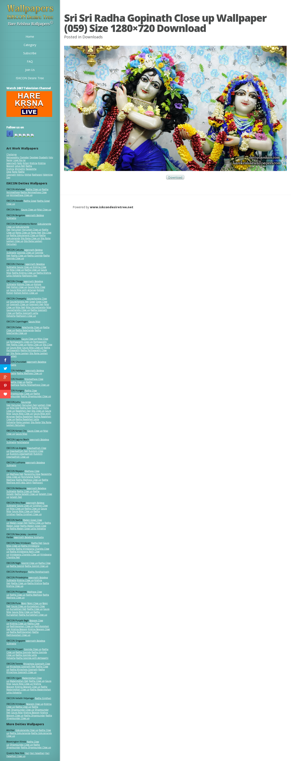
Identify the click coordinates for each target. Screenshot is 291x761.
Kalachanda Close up (32, 327)
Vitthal (27, 174)
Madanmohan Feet (19, 680)
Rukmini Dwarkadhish (21, 453)
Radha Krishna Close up (24, 272)
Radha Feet (36, 542)
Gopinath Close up (19, 304)
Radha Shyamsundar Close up (36, 396)
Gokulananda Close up (26, 730)
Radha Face (25, 407)
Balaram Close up (34, 703)
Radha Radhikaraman (21, 631)
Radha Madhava (34, 594)
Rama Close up (23, 232)
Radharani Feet (29, 275)
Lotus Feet (20, 165)
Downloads (92, 36)
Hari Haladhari (37, 753)
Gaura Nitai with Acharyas (23, 290)
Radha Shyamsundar (34, 715)
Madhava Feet (16, 473)
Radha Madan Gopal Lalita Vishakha (28, 528)
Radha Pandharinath (38, 571)
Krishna (33, 163)
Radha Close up (33, 189)
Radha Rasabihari (24, 416)
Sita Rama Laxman (19, 353)
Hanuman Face (29, 404)
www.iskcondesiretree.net (111, 207)
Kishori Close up (19, 287)
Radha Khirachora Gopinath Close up (25, 671)
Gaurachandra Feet (19, 301)
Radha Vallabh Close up (26, 493)
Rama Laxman (23, 422)
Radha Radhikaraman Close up (22, 633)
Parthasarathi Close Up (21, 341)
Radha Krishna (34, 583)
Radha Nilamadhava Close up (34, 384)
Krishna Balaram (19, 629)
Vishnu (20, 174)
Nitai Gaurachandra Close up (28, 309)
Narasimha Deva (32, 473)
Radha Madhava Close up (29, 373)
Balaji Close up (34, 603)
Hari (27, 753)
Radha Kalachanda (25, 330)
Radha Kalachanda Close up (23, 332)
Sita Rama (36, 422)
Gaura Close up (28, 209)
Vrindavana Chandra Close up (25, 554)
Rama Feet (36, 232)
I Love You (18, 160)
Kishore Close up (25, 284)
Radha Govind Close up (36, 565)
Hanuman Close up (31, 229)
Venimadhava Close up (21, 195)
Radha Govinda (35, 255)
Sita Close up (37, 410)
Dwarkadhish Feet (19, 450)
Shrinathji (20, 168)
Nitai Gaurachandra (36, 307)
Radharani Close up (26, 315)
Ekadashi (43, 157)
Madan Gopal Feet (19, 522)
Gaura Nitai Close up (32, 347)
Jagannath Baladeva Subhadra (25, 464)
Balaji (24, 603)
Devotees (34, 157)
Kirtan (26, 163)
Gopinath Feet (36, 304)
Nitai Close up (44, 209)
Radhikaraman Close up (22, 626)
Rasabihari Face (23, 410)
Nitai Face (14, 407)
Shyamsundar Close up (21, 393)
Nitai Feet (20, 307)
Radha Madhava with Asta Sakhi (27, 481)
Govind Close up (29, 562)
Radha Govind (17, 565)
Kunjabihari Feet (18, 608)
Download (175, 177)
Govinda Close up (25, 252)
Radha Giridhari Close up (29, 514)
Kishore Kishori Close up (26, 292)
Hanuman (16, 229)
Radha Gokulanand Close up (24, 235)
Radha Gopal (30, 200)
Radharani (37, 174)
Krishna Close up (25, 580)
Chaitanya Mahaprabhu (12, 156)
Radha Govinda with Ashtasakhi (32, 657)
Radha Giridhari (43, 698)
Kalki (19, 163)
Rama (14, 171)
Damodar (24, 157)
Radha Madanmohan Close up (26, 688)
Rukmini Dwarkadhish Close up (24, 455)
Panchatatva (23, 442)
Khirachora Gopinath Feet (22, 666)
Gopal (32, 301)
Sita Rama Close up (30, 238)
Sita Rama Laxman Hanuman (24, 243)
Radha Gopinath (15, 173)
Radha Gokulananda (20, 733)
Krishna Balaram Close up (27, 686)
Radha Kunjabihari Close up (33, 614)
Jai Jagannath (16, 162)
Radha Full (37, 407)
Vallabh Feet (16, 496)
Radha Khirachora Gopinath (24, 669)
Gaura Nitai (34, 321)
